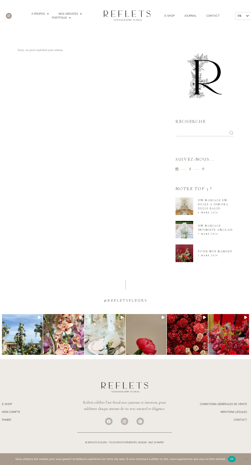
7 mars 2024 (208, 233)
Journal (190, 16)
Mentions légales (234, 412)
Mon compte (11, 412)
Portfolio (59, 18)
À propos (38, 14)
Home (212, 56)
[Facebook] (109, 421)
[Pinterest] (140, 421)
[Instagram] (9, 16)
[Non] (246, 459)
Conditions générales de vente (223, 404)
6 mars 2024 (208, 212)
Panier (6, 420)
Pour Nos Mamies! (215, 251)
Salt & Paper (156, 442)
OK (232, 458)
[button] (22, 334)
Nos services (68, 14)
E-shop (170, 16)
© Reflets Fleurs (96, 442)
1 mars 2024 (208, 255)
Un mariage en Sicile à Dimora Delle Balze (213, 204)
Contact (213, 16)
